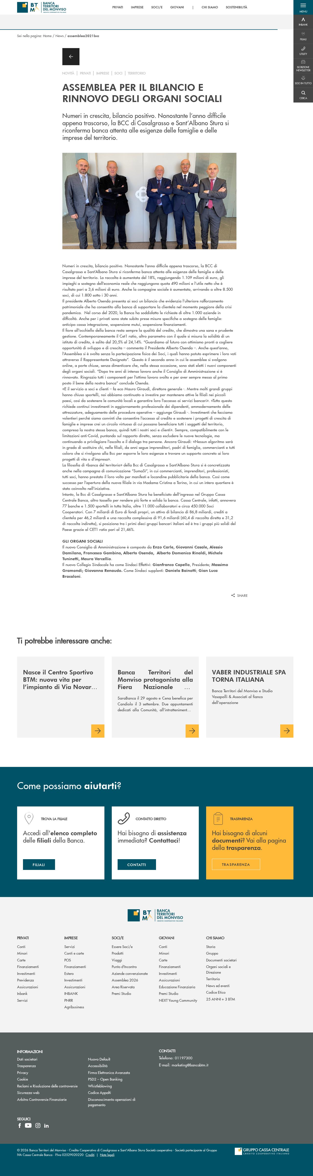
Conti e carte (74, 953)
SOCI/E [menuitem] (157, 7)
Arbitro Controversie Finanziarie (49, 1099)
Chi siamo (215, 937)
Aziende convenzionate (130, 973)
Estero (69, 973)
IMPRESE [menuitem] (137, 7)
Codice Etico (215, 992)
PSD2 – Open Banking (120, 1079)
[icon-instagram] (37, 1125)
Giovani (166, 937)
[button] (303, 7)
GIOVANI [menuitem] (177, 7)
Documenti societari (221, 959)
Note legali (107, 1154)
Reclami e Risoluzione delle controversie (47, 1085)
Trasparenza (26, 1065)
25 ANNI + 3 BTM (220, 998)
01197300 (183, 1057)
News (60, 35)
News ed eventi (218, 985)
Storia (210, 946)
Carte (21, 959)
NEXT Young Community (178, 1000)
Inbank (22, 993)
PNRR (68, 1000)
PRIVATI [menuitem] (117, 7)
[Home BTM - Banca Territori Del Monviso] (41, 7)
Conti (21, 946)
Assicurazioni (27, 986)
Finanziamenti (28, 966)
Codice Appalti (118, 1092)
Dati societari (27, 1059)
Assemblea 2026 (125, 979)
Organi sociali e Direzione (218, 969)
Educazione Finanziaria (177, 986)
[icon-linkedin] (46, 1125)
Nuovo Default (117, 1059)
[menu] (180, 7)
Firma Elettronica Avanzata (120, 1072)
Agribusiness (74, 1006)
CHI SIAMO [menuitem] (210, 7)
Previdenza (25, 979)
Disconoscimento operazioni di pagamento (111, 1102)
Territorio (213, 978)
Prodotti (117, 953)
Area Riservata (123, 986)
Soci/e (118, 937)
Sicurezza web (28, 1092)
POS (67, 959)
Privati (23, 937)
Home (47, 35)
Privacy (22, 1072)
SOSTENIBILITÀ (236, 7)
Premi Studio (121, 993)
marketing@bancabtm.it (190, 1064)
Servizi (22, 1000)
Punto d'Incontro (124, 966)
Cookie (22, 1079)
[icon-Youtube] (28, 1125)
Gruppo (212, 953)
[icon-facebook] (19, 1125)
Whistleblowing (118, 1085)
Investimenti (26, 973)
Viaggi (117, 959)
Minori (22, 953)
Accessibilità (97, 1065)
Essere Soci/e (122, 946)
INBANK (71, 993)
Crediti (90, 1154)
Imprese (71, 937)
